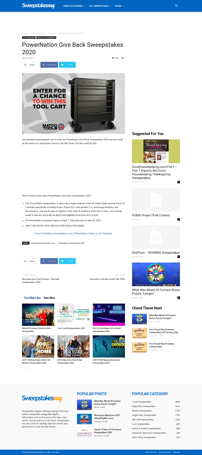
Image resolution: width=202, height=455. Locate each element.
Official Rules (80, 233)
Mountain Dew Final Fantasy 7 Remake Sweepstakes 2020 (40, 281)
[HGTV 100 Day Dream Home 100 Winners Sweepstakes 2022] (38, 346)
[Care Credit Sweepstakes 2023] (73, 315)
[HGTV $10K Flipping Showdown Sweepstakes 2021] (109, 346)
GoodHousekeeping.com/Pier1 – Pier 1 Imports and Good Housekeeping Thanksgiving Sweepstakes (154, 172)
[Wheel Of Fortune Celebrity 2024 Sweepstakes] (38, 315)
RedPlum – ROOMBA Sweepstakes (156, 252)
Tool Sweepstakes (37, 33)
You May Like (32, 298)
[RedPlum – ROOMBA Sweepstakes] (156, 237)
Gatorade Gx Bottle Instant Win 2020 (107, 279)
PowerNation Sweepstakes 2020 (71, 243)
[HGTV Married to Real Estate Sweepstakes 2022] (73, 346)
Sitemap (176, 452)
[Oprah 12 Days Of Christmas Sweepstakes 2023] (84, 433)
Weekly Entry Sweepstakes (46, 37)
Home (24, 33)
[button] (176, 6)
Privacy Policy (164, 452)
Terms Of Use (150, 452)
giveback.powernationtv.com (43, 243)
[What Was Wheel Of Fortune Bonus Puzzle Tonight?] (156, 274)
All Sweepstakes (99, 5)
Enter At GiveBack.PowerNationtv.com (53, 233)
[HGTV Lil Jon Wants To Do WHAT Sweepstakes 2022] (109, 315)
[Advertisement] (101, 22)
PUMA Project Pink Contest (151, 215)
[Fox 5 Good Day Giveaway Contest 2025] (139, 347)
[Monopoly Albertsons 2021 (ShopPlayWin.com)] (84, 419)
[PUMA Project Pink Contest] (156, 200)
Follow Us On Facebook (100, 233)
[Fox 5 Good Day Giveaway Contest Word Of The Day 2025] (139, 333)
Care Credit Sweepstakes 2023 (71, 328)
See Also (49, 298)
